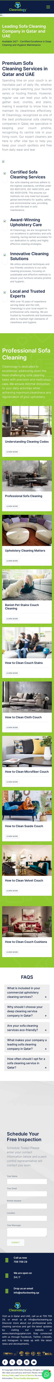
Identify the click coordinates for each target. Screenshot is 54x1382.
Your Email (12, 1188)
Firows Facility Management (26, 1378)
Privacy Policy (8, 1375)
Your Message (14, 1225)
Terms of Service (26, 1375)
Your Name (12, 1176)
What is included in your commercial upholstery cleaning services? (23, 992)
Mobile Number (14, 1200)
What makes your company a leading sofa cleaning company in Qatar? (27, 1044)
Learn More (12, 452)
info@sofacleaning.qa (26, 1292)
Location (11, 1213)
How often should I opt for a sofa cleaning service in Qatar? (26, 1063)
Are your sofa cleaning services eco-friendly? (22, 1028)
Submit (16, 1242)
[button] (46, 1374)
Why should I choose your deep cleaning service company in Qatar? (25, 1011)
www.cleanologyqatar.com (16, 1333)
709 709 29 (20, 1261)
